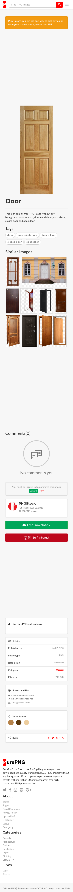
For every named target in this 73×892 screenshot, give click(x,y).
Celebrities (8, 849)
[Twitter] (53, 737)
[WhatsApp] (63, 737)
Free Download (38, 525)
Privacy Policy (10, 812)
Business (7, 845)
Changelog (8, 827)
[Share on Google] (28, 789)
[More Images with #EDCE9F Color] (26, 722)
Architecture (9, 841)
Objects (60, 670)
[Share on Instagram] (15, 789)
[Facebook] (48, 737)
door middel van (27, 235)
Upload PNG (9, 816)
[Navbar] (66, 4)
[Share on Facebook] (10, 789)
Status (6, 823)
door (10, 235)
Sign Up (33, 491)
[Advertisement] (36, 69)
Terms (6, 802)
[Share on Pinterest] (21, 789)
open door (32, 242)
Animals (7, 838)
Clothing (7, 856)
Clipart (6, 852)
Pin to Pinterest (38, 537)
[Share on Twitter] (5, 789)
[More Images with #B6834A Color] (11, 722)
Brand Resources (11, 809)
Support (7, 805)
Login (41, 490)
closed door (14, 242)
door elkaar (48, 235)
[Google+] (58, 737)
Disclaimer (8, 820)
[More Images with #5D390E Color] (18, 722)
